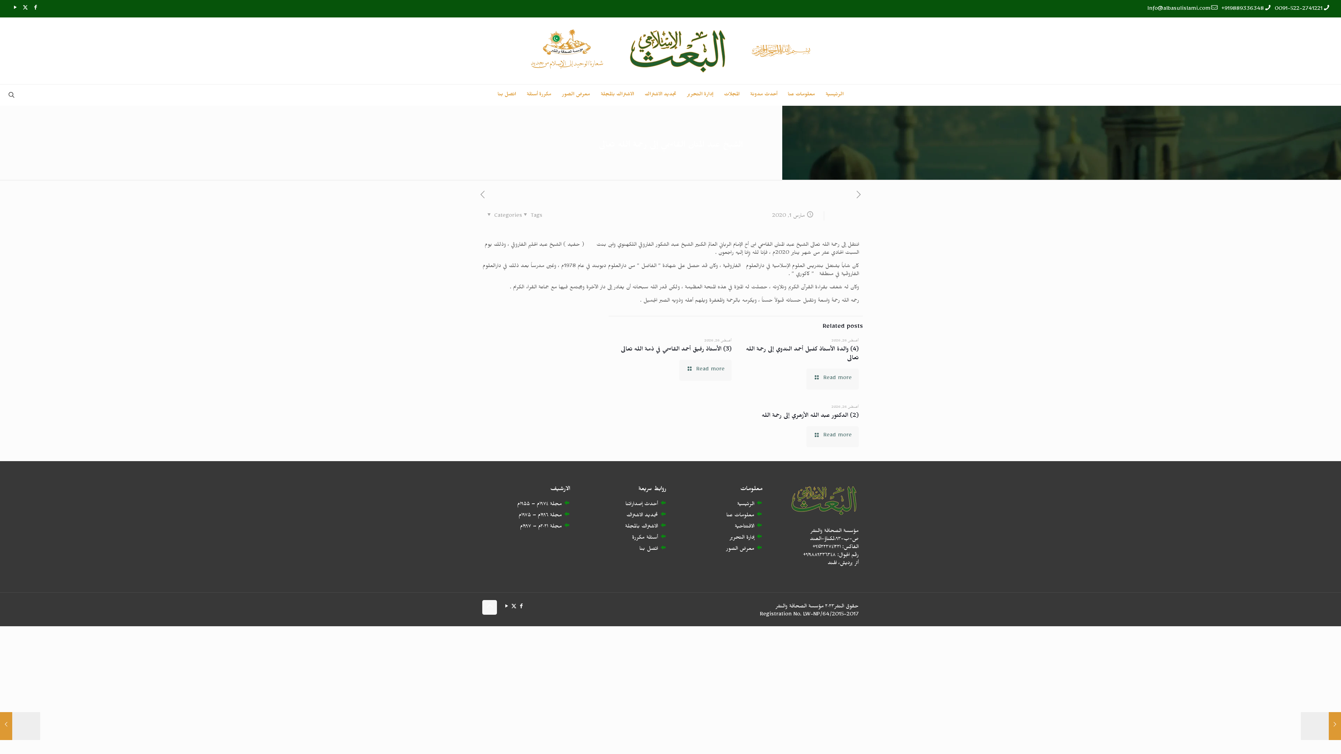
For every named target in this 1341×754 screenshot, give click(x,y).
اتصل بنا (648, 549)
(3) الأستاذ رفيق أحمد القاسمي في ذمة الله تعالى (676, 350)
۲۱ (546, 527)
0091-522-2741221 (1298, 9)
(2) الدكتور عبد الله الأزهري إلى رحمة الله (810, 416)
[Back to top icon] (489, 607)
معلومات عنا (740, 516)
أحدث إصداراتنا (641, 505)
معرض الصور (740, 549)
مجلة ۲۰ (551, 527)
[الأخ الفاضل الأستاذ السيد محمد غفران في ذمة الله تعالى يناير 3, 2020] (1321, 726)
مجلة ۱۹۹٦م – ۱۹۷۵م (540, 516)
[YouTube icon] (15, 9)
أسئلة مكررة (645, 538)
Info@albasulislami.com (1179, 9)
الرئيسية (745, 505)
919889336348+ (1242, 9)
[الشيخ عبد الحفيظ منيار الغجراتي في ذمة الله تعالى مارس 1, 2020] (20, 726)
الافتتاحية (744, 527)
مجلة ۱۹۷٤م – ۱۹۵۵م (539, 505)
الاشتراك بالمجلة (641, 527)
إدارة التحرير (742, 538)
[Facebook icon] (35, 9)
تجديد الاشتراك (642, 516)
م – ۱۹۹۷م (530, 527)
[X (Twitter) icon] (25, 9)
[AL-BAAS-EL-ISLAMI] (670, 50)
